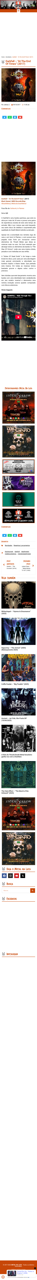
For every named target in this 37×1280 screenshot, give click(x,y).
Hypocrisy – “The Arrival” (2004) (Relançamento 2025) (13, 649)
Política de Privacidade (18, 1269)
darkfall (17, 552)
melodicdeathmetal (24, 554)
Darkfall (4, 199)
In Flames (20, 208)
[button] (18, 10)
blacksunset (9, 552)
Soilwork (13, 208)
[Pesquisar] (32, 890)
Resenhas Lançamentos (22, 545)
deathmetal (25, 552)
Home (3, 57)
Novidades (8, 57)
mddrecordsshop (10, 554)
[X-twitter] (22, 875)
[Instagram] (10, 875)
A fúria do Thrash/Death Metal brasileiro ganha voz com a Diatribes (16, 756)
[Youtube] (16, 875)
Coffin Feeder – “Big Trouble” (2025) (15, 684)
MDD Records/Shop (18, 201)
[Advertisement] (18, 33)
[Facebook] (4, 875)
